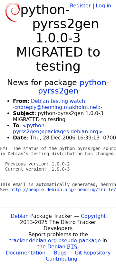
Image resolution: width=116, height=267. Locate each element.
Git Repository (93, 253)
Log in (103, 6)
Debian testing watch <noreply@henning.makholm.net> (57, 104)
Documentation (25, 253)
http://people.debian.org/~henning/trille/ (63, 189)
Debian (20, 216)
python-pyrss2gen (73, 86)
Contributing (61, 259)
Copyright (93, 216)
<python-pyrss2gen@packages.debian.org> (57, 128)
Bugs (60, 253)
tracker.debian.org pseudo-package (55, 240)
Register (80, 6)
